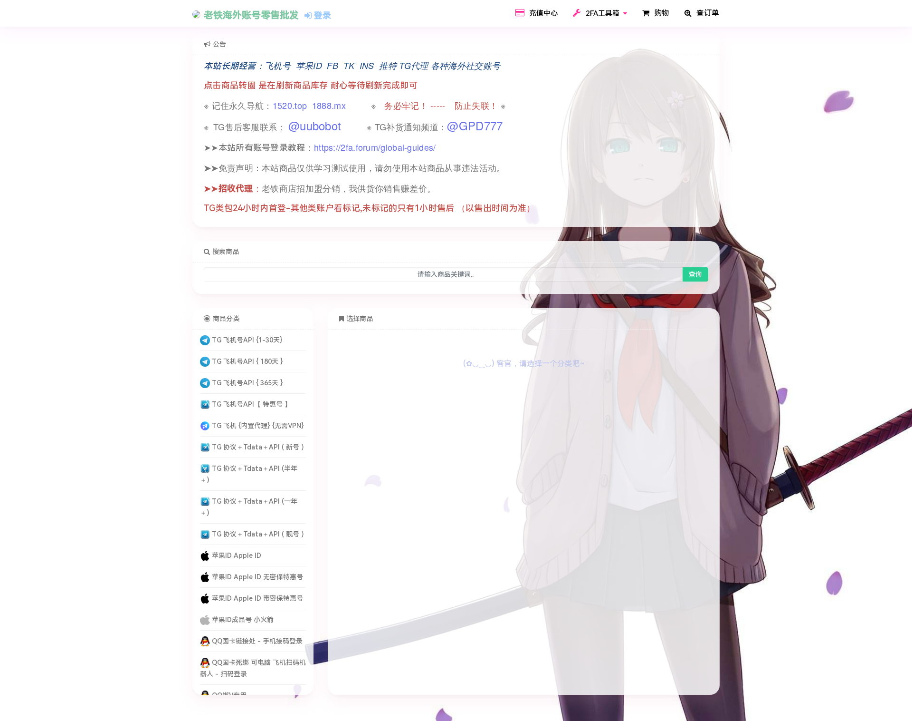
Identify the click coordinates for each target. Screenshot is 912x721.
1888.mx (329, 105)
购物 (660, 13)
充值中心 (542, 13)
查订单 (706, 13)
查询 (695, 274)
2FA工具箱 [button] (602, 13)
